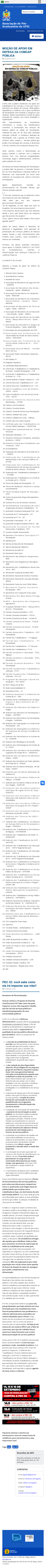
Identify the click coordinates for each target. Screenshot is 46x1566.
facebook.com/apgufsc (33, 1479)
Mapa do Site (32, 7)
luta (9, 1447)
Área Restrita (20, 31)
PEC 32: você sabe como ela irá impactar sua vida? (19, 984)
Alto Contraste (20, 7)
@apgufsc (29, 1487)
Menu (37, 36)
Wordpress (6, 1559)
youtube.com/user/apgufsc (27, 1493)
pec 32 (15, 1447)
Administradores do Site (35, 31)
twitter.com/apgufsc (30, 1483)
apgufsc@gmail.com (29, 1475)
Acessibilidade (9, 7)
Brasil (7, 2)
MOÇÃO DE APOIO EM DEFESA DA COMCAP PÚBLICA (17, 51)
